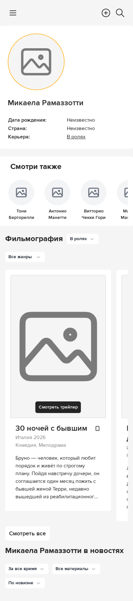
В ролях (76, 137)
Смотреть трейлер (58, 407)
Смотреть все (27, 533)
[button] (26, 569)
